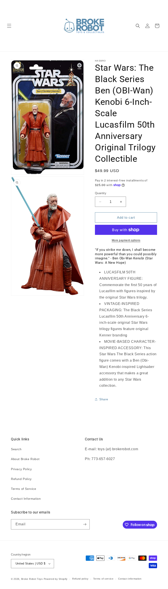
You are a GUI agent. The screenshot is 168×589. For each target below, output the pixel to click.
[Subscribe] (84, 524)
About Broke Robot (25, 459)
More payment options (126, 240)
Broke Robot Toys (32, 579)
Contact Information (26, 498)
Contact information (130, 578)
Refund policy (80, 578)
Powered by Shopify (56, 579)
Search (16, 449)
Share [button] (103, 399)
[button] (9, 26)
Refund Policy (21, 479)
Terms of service (103, 578)
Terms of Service (23, 489)
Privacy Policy (21, 469)
